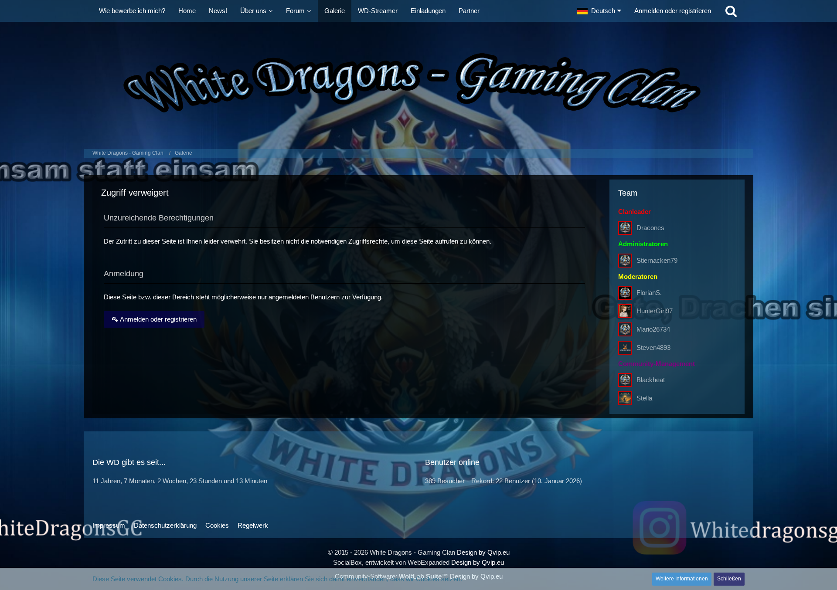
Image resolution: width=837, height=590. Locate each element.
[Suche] (731, 11)
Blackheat (650, 379)
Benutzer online (452, 462)
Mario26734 (653, 329)
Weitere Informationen (682, 579)
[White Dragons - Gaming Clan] (418, 83)
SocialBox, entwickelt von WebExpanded (391, 562)
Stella (644, 398)
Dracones (650, 227)
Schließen (729, 579)
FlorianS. (649, 292)
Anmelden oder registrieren (672, 10)
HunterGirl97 (654, 311)
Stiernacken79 (656, 260)
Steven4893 (653, 347)
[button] (599, 11)
